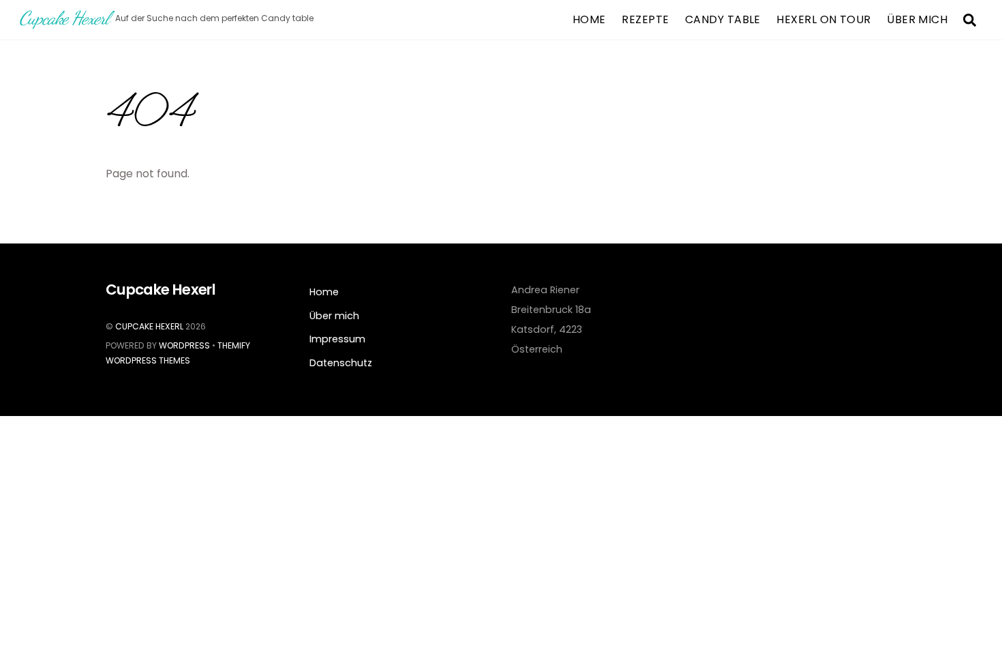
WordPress (184, 345)
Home (589, 19)
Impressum (337, 339)
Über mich (917, 19)
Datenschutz (340, 363)
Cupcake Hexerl (149, 326)
